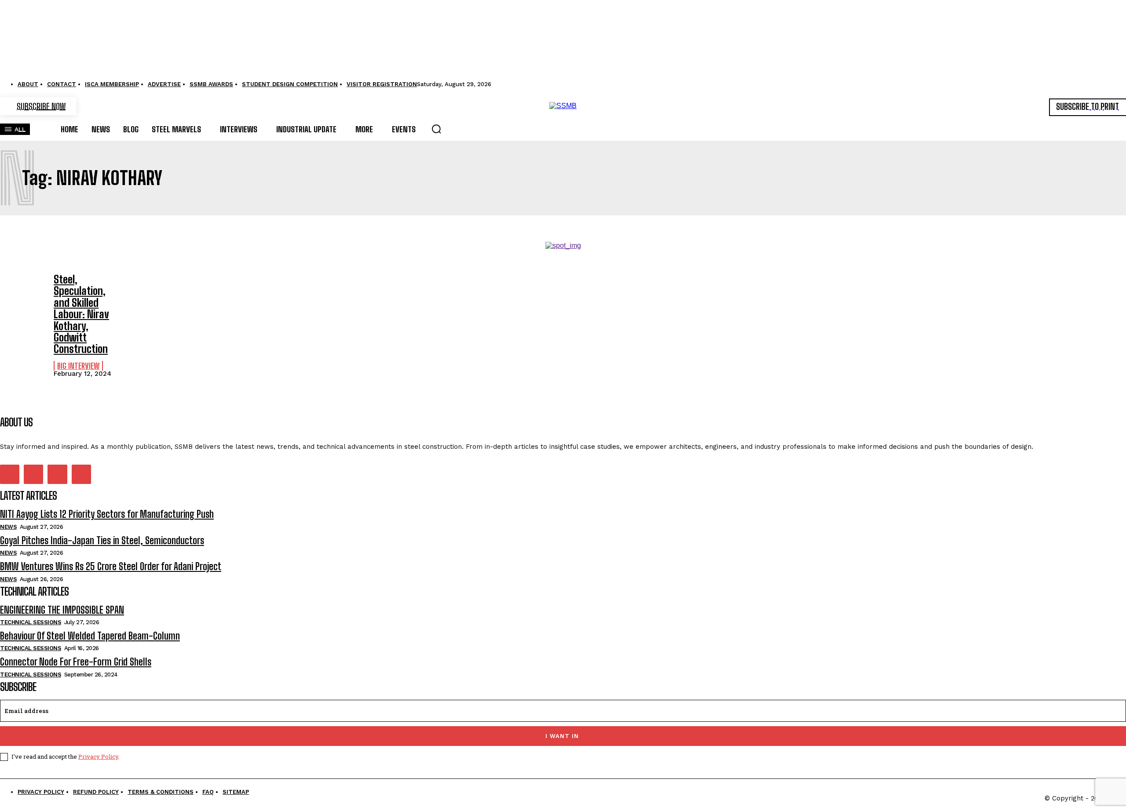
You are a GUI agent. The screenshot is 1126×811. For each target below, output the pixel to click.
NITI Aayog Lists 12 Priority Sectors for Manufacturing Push (107, 514)
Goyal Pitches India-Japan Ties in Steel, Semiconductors (102, 540)
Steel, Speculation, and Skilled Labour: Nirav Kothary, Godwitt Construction (81, 314)
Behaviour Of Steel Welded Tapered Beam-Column (90, 636)
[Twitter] (57, 474)
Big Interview (78, 366)
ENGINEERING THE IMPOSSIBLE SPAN (62, 610)
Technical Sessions (30, 622)
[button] (436, 128)
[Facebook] (9, 474)
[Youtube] (81, 474)
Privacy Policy (98, 756)
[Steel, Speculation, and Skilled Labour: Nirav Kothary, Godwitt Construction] (22, 292)
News (8, 527)
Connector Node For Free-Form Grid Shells (75, 662)
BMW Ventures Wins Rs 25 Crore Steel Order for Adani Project (110, 566)
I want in (562, 736)
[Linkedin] (33, 474)
